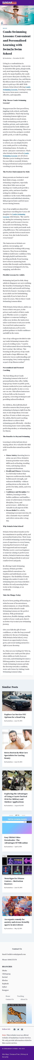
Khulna (5, 980)
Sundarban (8, 58)
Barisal (5, 977)
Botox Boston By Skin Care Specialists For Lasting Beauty (16, 755)
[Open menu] (30, 2)
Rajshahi (5, 984)
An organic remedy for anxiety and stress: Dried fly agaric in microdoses (16, 922)
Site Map (5, 1054)
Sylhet (4, 987)
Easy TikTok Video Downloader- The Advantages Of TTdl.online (16, 840)
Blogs (5, 28)
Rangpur (5, 990)
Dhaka (4, 971)
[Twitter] (18, 1029)
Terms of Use (15, 1054)
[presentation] (17, 701)
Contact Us (10, 999)
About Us (24, 999)
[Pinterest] (22, 1029)
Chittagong (6, 974)
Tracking (20, 996)
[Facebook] (14, 1029)
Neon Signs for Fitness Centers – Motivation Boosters (14, 881)
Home (8, 996)
